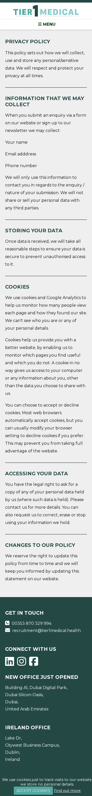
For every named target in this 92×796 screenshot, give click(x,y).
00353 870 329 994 (31, 623)
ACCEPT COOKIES (33, 790)
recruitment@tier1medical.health (46, 630)
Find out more (67, 790)
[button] (46, 24)
